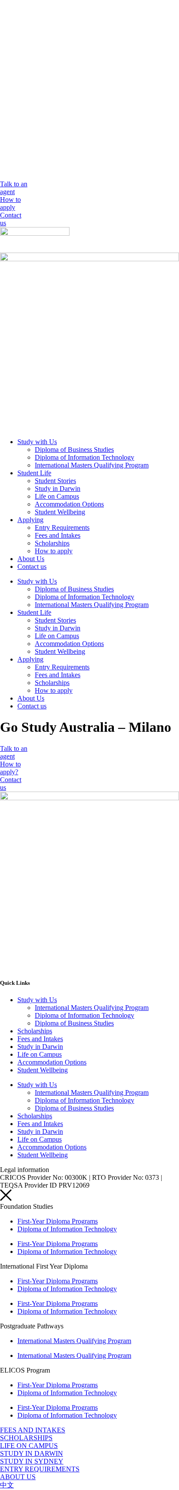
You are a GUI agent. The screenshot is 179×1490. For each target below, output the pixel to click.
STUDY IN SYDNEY (31, 1461)
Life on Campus (57, 496)
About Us (30, 558)
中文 (7, 1485)
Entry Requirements (62, 527)
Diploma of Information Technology (84, 457)
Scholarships (52, 543)
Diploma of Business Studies (74, 449)
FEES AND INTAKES (32, 1430)
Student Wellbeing (60, 512)
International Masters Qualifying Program (92, 465)
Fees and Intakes (57, 535)
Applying (30, 519)
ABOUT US (18, 1476)
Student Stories (55, 480)
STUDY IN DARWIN (31, 1453)
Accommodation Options (69, 504)
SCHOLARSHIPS (26, 1437)
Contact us (31, 566)
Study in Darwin (57, 488)
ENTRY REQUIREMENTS (40, 1469)
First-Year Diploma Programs (57, 1221)
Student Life (34, 473)
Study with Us (37, 441)
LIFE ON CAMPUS (29, 1445)
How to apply (54, 551)
